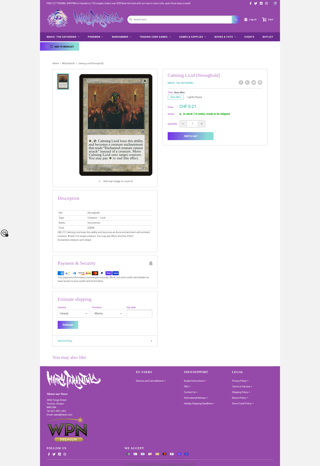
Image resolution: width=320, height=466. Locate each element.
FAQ (186, 386)
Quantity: (173, 123)
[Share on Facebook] (241, 82)
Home (55, 63)
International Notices (195, 398)
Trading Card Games (154, 36)
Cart (270, 19)
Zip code (131, 307)
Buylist (268, 36)
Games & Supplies (191, 36)
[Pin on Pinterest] (247, 82)
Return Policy (239, 398)
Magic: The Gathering (62, 36)
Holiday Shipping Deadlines (198, 403)
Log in (253, 19)
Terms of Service (241, 386)
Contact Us (190, 392)
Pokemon (95, 36)
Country (62, 307)
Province (97, 307)
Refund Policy (65, 341)
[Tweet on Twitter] (253, 82)
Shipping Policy (240, 392)
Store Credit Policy (241, 403)
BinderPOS (189, 464)
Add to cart (190, 136)
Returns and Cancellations (150, 381)
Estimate (68, 324)
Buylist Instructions (194, 381)
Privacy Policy (239, 381)
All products (68, 63)
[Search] (236, 19)
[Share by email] (260, 82)
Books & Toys (224, 36)
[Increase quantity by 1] (201, 123)
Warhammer (121, 36)
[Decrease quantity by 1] (183, 123)
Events (249, 36)
